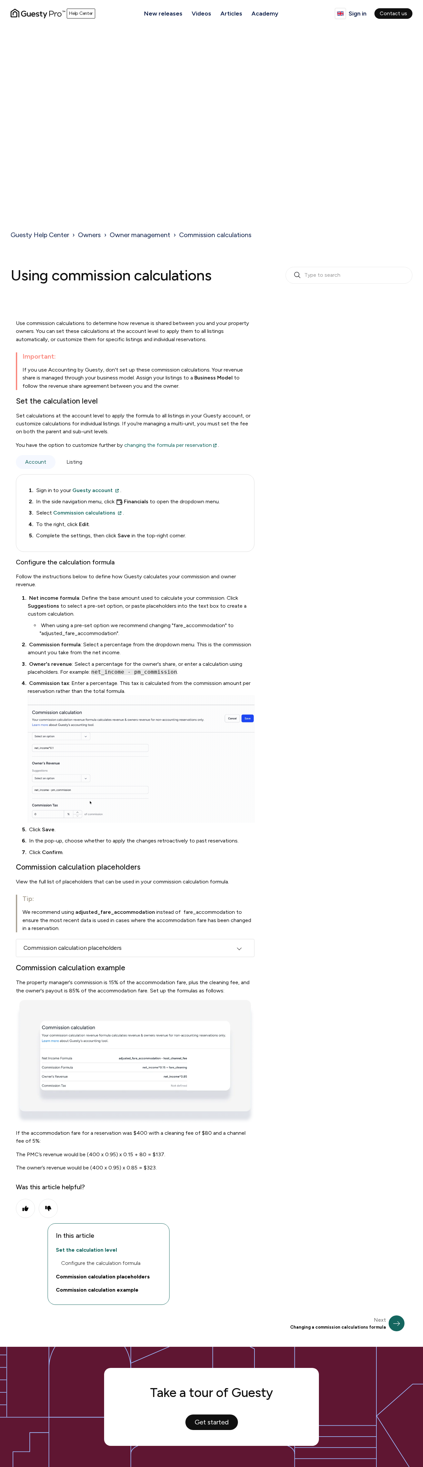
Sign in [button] (357, 13)
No (48, 1208)
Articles (231, 13)
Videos (201, 13)
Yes (25, 1208)
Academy (264, 13)
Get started (212, 1422)
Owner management (140, 235)
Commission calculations (215, 235)
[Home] (38, 13)
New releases (163, 13)
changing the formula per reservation (168, 445)
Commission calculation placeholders (72, 947)
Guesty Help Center (40, 235)
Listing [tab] (74, 462)
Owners (89, 235)
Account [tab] (35, 462)
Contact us (393, 13)
